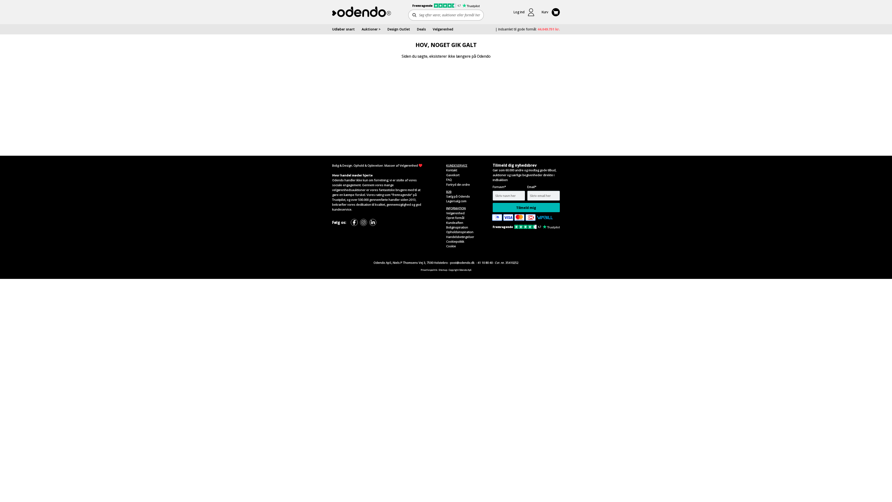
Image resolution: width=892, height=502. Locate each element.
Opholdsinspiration (459, 232)
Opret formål (455, 218)
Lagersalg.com (456, 201)
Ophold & (360, 165)
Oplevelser (375, 165)
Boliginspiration (457, 227)
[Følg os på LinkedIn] (372, 222)
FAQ (449, 180)
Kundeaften (454, 223)
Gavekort (452, 175)
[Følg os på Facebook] (354, 222)
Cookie (451, 246)
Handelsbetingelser (460, 237)
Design (347, 165)
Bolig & (337, 165)
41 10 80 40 (485, 263)
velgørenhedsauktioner (349, 190)
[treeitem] (371, 29)
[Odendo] (361, 12)
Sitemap (443, 269)
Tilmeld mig (526, 207)
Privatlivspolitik (429, 269)
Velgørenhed (409, 165)
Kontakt (451, 170)
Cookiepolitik (455, 241)
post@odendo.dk (462, 263)
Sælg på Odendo (458, 196)
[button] (524, 12)
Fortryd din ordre (458, 184)
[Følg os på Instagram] (363, 222)
